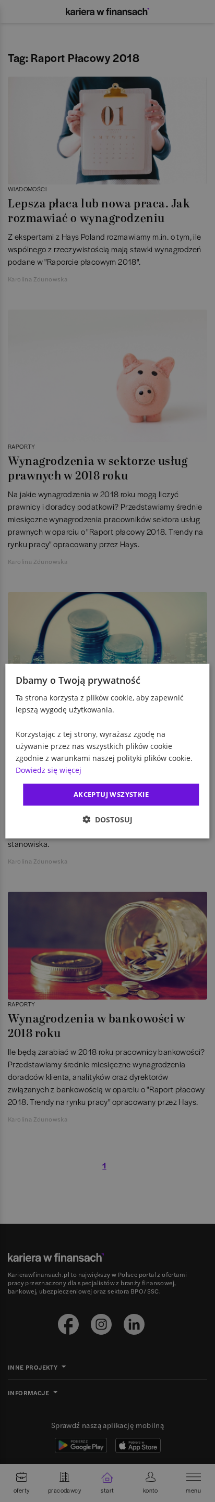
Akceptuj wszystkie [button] (111, 794)
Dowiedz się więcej (48, 770)
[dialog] (107, 751)
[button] (107, 819)
